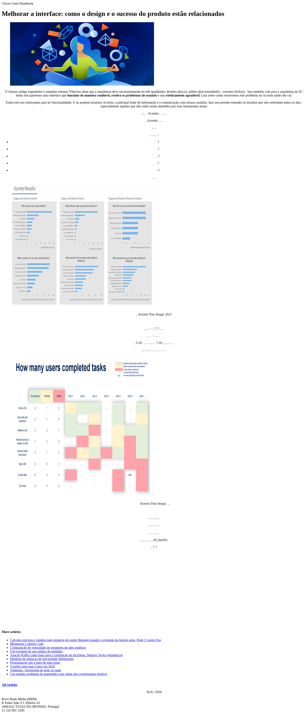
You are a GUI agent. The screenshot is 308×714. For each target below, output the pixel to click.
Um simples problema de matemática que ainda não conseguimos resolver (58, 674)
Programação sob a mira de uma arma (35, 662)
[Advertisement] (154, 592)
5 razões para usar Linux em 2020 (32, 666)
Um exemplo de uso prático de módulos (36, 651)
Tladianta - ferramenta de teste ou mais (35, 670)
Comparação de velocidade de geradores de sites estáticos (48, 647)
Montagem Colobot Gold (26, 644)
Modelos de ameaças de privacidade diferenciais (42, 659)
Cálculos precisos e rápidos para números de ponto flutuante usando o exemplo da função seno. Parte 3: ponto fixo (85, 640)
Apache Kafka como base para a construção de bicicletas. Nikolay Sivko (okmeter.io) (66, 655)
